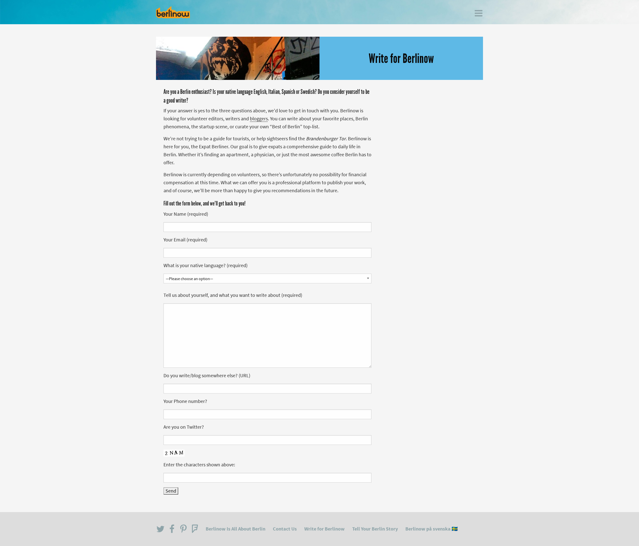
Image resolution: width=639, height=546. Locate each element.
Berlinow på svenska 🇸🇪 (431, 529)
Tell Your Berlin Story (375, 529)
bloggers (259, 119)
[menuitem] (478, 13)
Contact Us (285, 529)
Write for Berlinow (324, 529)
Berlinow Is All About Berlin (235, 529)
